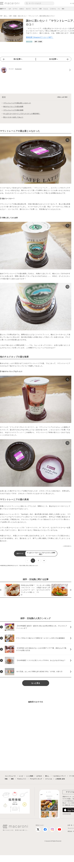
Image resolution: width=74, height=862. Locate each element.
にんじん (45, 8)
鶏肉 (63, 8)
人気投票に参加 (60, 779)
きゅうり (28, 8)
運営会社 (70, 831)
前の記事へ (18, 59)
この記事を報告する (67, 546)
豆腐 (40, 8)
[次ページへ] (44, 560)
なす (10, 8)
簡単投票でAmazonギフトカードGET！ (39, 37)
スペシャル (48, 779)
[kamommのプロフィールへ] (35, 70)
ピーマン (15, 8)
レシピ (21, 776)
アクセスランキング (36, 779)
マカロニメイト (21, 779)
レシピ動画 (29, 776)
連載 (12, 779)
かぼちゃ (21, 8)
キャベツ (35, 8)
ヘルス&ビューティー (59, 776)
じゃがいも (53, 8)
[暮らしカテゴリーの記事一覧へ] (29, 41)
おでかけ (39, 776)
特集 (6, 779)
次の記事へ (53, 59)
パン (59, 8)
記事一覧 (70, 825)
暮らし (47, 776)
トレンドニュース (10, 776)
